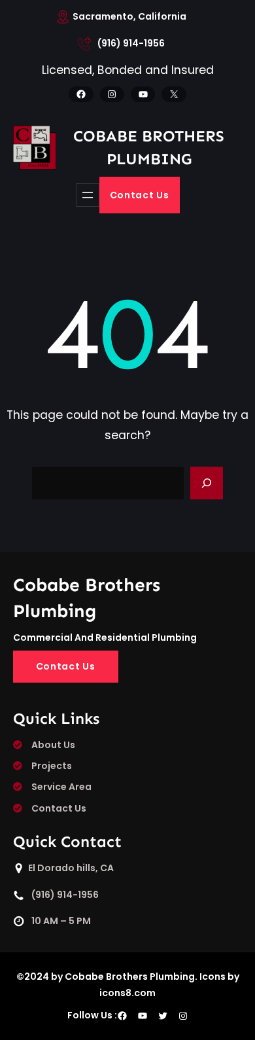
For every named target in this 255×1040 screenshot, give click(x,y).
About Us (53, 744)
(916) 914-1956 (131, 43)
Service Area (61, 786)
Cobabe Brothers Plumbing (148, 147)
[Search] (206, 483)
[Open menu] (87, 195)
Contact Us (139, 195)
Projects (51, 765)
